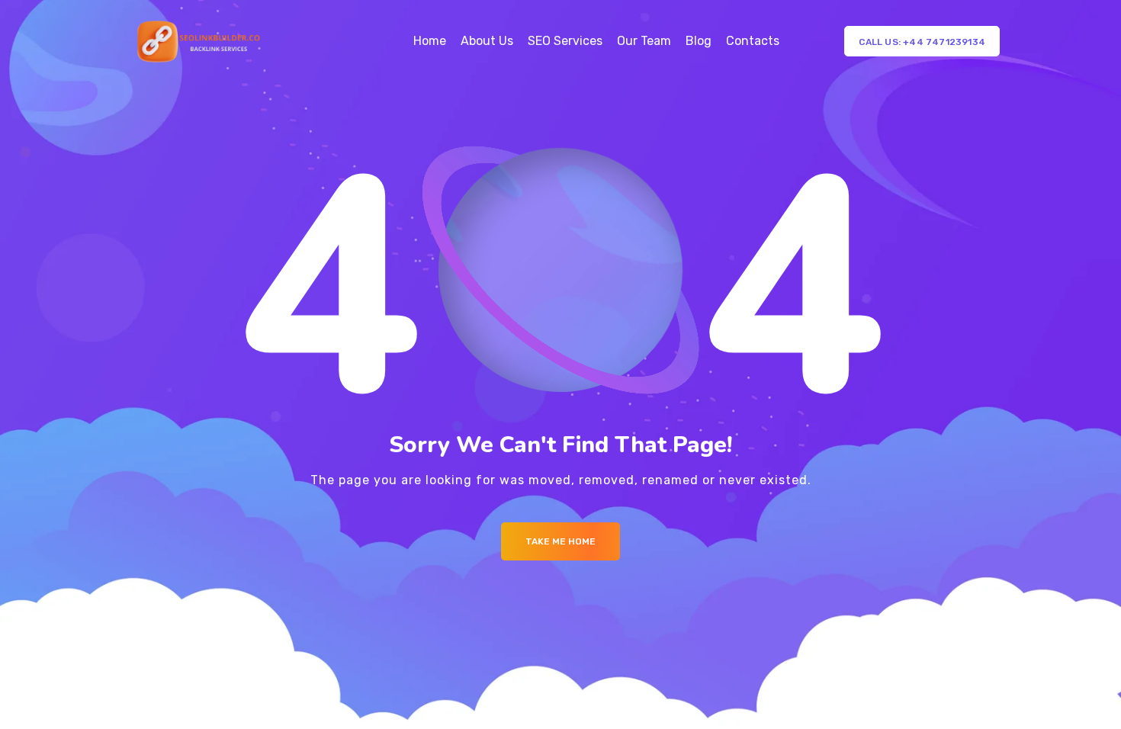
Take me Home (560, 541)
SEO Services (565, 41)
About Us (487, 41)
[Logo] (199, 41)
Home (429, 41)
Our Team (644, 41)
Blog (698, 41)
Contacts (752, 41)
